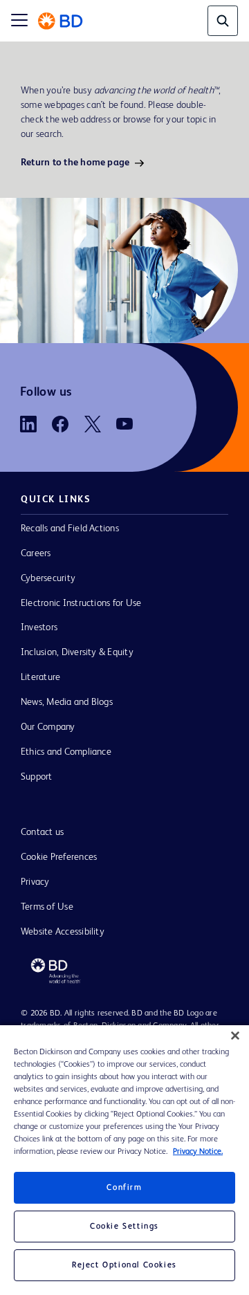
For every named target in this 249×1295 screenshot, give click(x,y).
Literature (40, 677)
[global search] (223, 21)
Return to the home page (75, 162)
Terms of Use (47, 907)
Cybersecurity (48, 578)
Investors (39, 627)
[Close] (235, 1035)
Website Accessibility (62, 932)
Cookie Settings (124, 1226)
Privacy (35, 882)
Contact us (42, 832)
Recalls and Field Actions (70, 528)
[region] (124, 1160)
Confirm (124, 1188)
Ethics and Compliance (66, 752)
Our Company (48, 727)
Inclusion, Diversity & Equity (77, 652)
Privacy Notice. (198, 1152)
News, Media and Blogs (67, 702)
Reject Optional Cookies (124, 1265)
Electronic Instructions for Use (81, 603)
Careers (36, 553)
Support (37, 777)
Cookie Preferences (59, 857)
